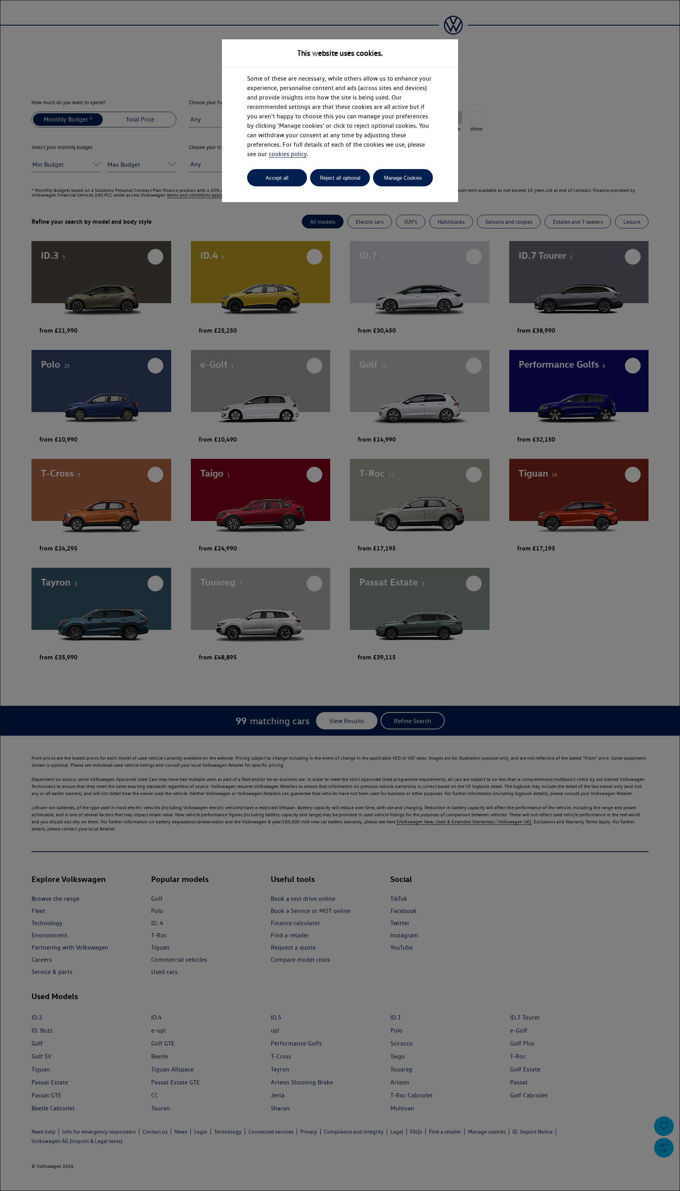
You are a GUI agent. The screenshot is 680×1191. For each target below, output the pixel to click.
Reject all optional (340, 178)
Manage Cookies (403, 178)
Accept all (277, 178)
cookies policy (288, 154)
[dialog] (340, 595)
